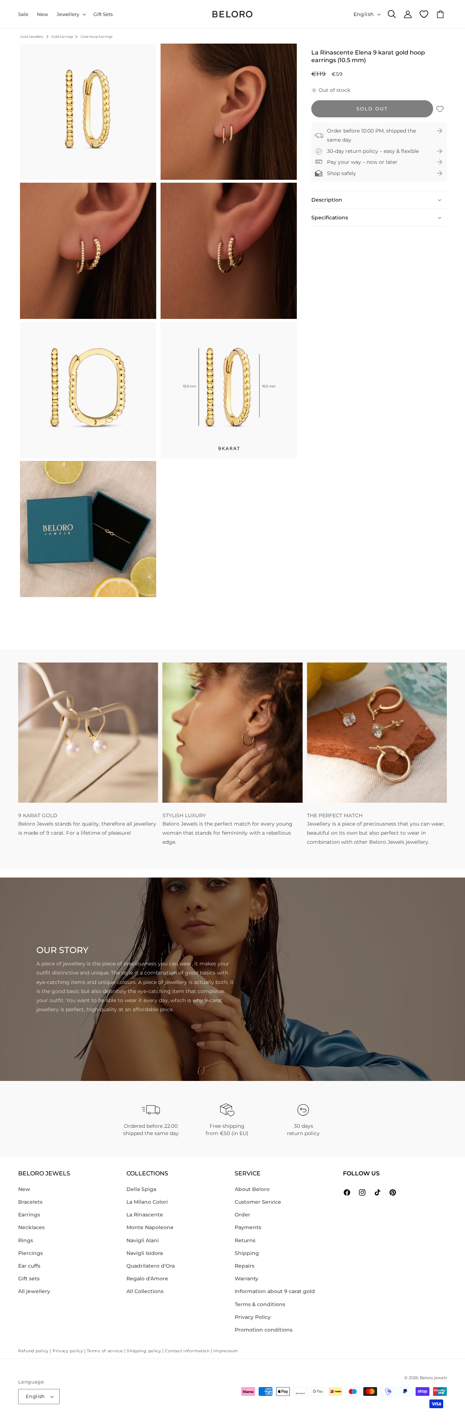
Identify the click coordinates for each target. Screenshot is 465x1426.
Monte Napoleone (150, 1227)
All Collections (144, 1291)
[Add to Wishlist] (440, 109)
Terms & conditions (260, 1304)
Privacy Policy (253, 1317)
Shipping (247, 1253)
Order (242, 1214)
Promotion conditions (263, 1329)
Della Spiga (141, 1189)
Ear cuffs (29, 1266)
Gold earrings (62, 37)
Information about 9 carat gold (275, 1291)
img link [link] (28, 667)
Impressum (225, 1350)
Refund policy (33, 1350)
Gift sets (29, 1278)
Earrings (29, 1214)
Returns (245, 1240)
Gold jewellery (32, 37)
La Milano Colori (147, 1202)
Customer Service (258, 1202)
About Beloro (252, 1189)
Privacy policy (68, 1350)
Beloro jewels (433, 1377)
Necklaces (31, 1227)
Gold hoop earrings (96, 37)
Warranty (246, 1278)
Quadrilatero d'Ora (150, 1266)
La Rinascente (144, 1214)
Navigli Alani (142, 1240)
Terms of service (105, 1350)
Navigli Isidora (144, 1253)
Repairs (244, 1266)
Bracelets (30, 1202)
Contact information (187, 1350)
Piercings (30, 1253)
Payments (248, 1227)
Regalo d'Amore (147, 1278)
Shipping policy (144, 1350)
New (24, 1189)
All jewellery (34, 1291)
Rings (25, 1240)
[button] (70, 14)
